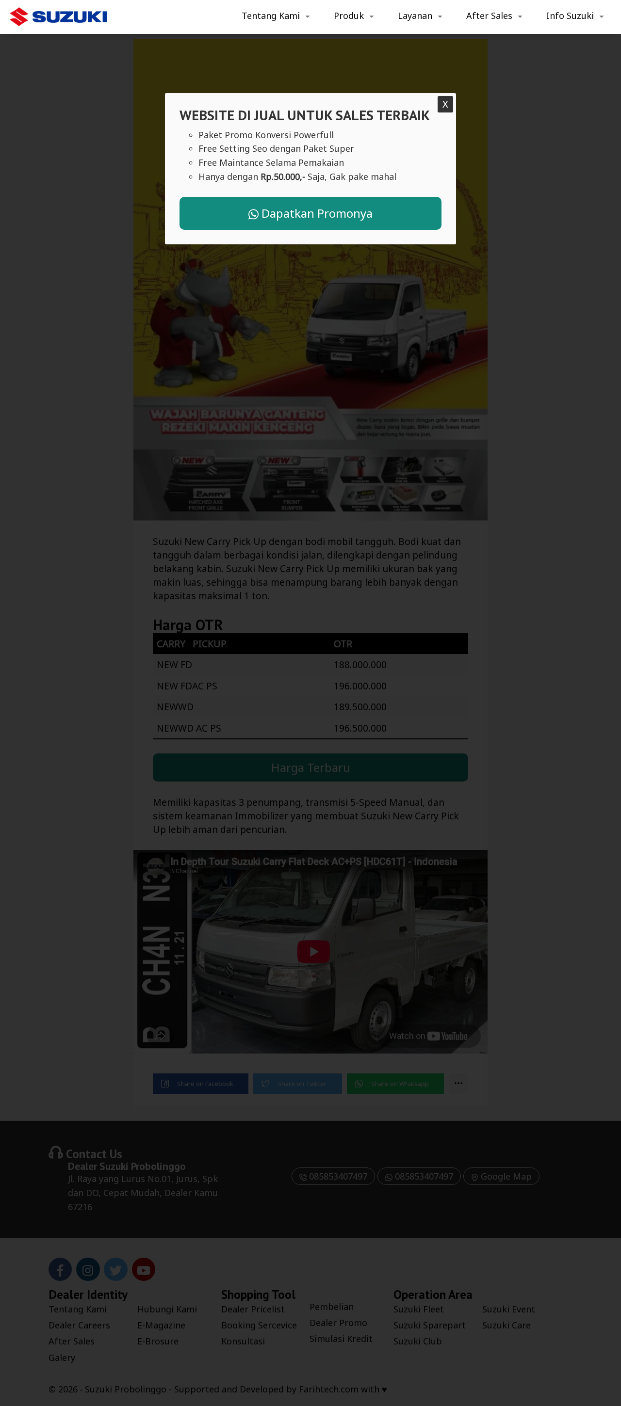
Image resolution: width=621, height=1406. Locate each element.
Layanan (415, 15)
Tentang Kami (271, 15)
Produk (349, 15)
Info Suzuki (570, 15)
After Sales (489, 15)
